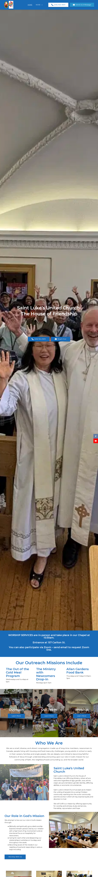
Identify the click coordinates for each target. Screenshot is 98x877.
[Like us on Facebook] (95, 436)
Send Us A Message (83, 5)
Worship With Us (15, 857)
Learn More (16, 716)
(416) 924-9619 (59, 5)
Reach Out (62, 339)
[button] (40, 4)
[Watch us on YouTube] (95, 441)
